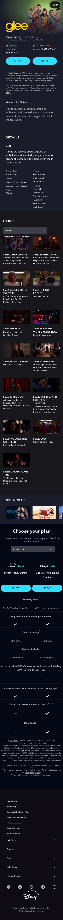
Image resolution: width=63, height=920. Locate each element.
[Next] (58, 512)
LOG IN (55, 5)
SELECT (18, 61)
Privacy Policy (11, 807)
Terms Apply (13, 741)
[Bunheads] (44, 512)
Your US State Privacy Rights (17, 817)
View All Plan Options (17, 102)
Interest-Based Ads (13, 834)
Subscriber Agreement (14, 823)
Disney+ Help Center (32, 773)
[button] (31, 840)
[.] (8, 887)
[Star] (18, 512)
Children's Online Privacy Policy (18, 812)
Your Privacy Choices (14, 828)
